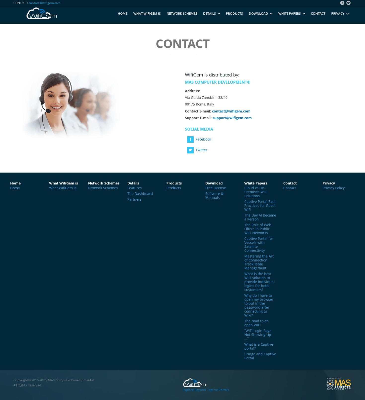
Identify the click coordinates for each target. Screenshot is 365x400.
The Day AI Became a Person (260, 217)
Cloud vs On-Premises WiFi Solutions (255, 192)
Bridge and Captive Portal (260, 356)
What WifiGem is (147, 13)
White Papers (289, 13)
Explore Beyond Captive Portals (205, 390)
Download (258, 13)
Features (134, 188)
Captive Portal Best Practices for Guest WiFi (260, 206)
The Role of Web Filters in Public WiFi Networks (257, 229)
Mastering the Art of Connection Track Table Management (259, 262)
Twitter (201, 149)
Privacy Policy (334, 188)
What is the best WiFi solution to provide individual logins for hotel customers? (259, 282)
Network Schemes (182, 13)
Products (234, 13)
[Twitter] (349, 3)
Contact (318, 13)
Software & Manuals (214, 196)
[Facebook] (342, 3)
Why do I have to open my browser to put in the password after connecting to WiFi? (258, 305)
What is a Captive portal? (258, 346)
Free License (215, 188)
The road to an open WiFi (256, 323)
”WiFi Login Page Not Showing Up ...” (257, 335)
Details (209, 13)
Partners (134, 199)
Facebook (203, 139)
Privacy (337, 13)
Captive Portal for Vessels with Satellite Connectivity (258, 245)
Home (122, 13)
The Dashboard (140, 194)
